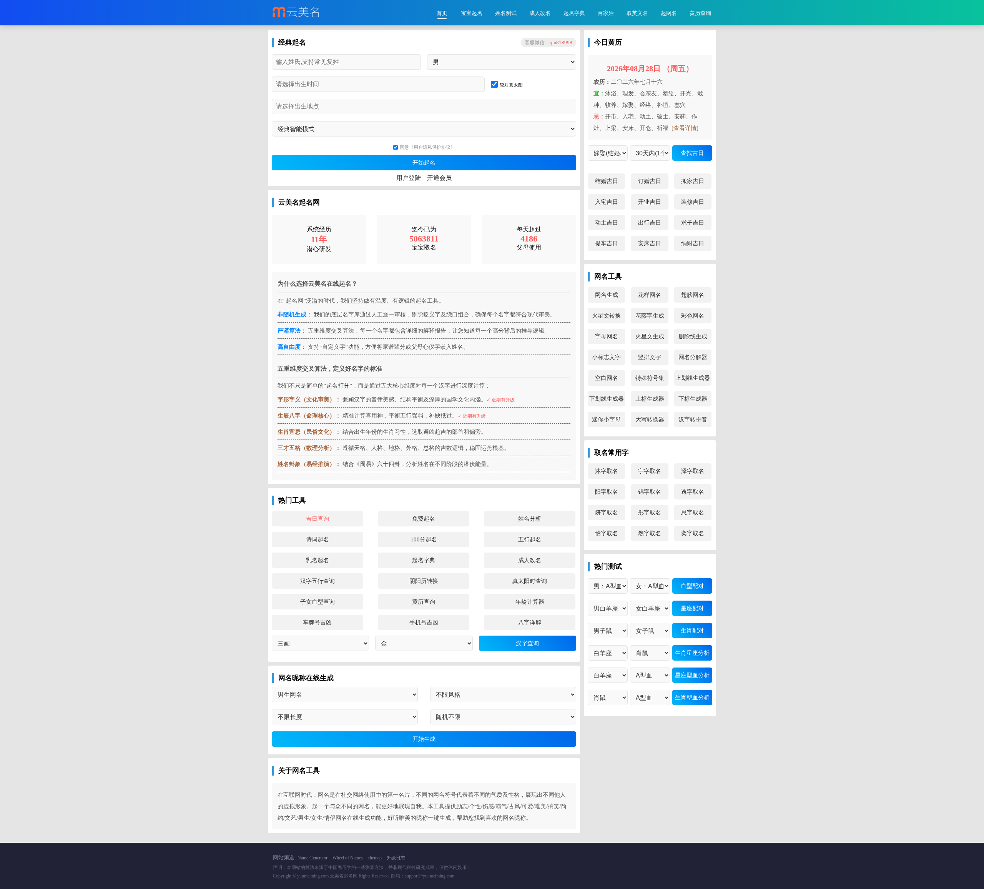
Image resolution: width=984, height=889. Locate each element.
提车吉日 (606, 243)
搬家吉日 (692, 181)
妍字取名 (606, 512)
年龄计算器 (529, 602)
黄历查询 (700, 13)
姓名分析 (529, 519)
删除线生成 (692, 336)
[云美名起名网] (312, 12)
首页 (442, 13)
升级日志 (396, 858)
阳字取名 (606, 492)
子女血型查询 (317, 602)
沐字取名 (606, 471)
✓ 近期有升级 (501, 400)
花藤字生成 (649, 316)
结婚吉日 (606, 181)
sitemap (375, 858)
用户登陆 (408, 178)
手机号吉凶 (423, 622)
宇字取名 (649, 471)
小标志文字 (606, 357)
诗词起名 (317, 539)
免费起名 (423, 519)
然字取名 (649, 533)
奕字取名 (692, 533)
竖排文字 (649, 357)
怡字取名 (606, 533)
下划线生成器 (606, 399)
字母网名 (606, 336)
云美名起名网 (343, 876)
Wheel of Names (347, 858)
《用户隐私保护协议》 (432, 147)
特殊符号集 (649, 378)
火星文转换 (606, 316)
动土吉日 (606, 223)
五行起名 (529, 539)
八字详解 (529, 622)
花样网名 (649, 295)
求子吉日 (692, 223)
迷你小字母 (606, 419)
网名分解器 (692, 357)
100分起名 (424, 539)
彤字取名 (649, 512)
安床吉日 (649, 243)
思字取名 (692, 512)
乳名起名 (317, 560)
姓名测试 (506, 13)
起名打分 (337, 386)
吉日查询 (317, 519)
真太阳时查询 (529, 581)
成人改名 (540, 13)
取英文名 (637, 13)
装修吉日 (692, 202)
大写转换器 (649, 419)
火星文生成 (649, 336)
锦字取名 (649, 492)
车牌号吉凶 (317, 622)
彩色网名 (692, 316)
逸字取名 (692, 492)
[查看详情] (685, 128)
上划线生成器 (692, 378)
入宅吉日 (606, 202)
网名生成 (606, 295)
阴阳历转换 (423, 581)
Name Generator (312, 858)
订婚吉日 (649, 181)
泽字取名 (692, 471)
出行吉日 (649, 223)
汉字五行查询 (317, 581)
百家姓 (606, 13)
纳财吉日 (692, 243)
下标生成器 (692, 399)
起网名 (669, 13)
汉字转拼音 (692, 419)
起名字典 (574, 13)
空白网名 (606, 378)
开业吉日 (649, 202)
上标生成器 (649, 399)
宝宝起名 (471, 13)
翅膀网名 (692, 295)
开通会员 (439, 178)
